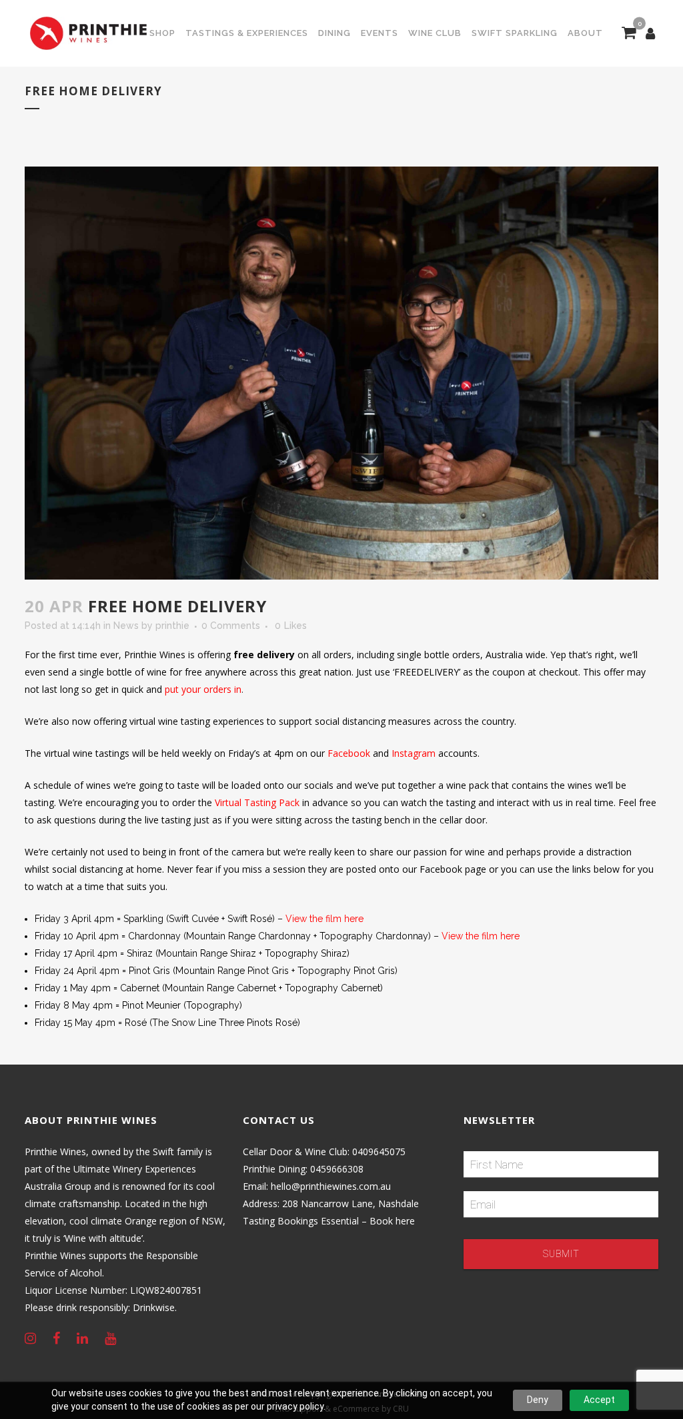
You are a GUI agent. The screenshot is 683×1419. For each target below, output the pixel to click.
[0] (629, 33)
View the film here (324, 918)
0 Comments (230, 625)
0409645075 (379, 1151)
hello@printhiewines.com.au (331, 1186)
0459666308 (337, 1169)
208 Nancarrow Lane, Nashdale (350, 1203)
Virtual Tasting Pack (257, 802)
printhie (172, 625)
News (126, 625)
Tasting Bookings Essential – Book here (329, 1220)
